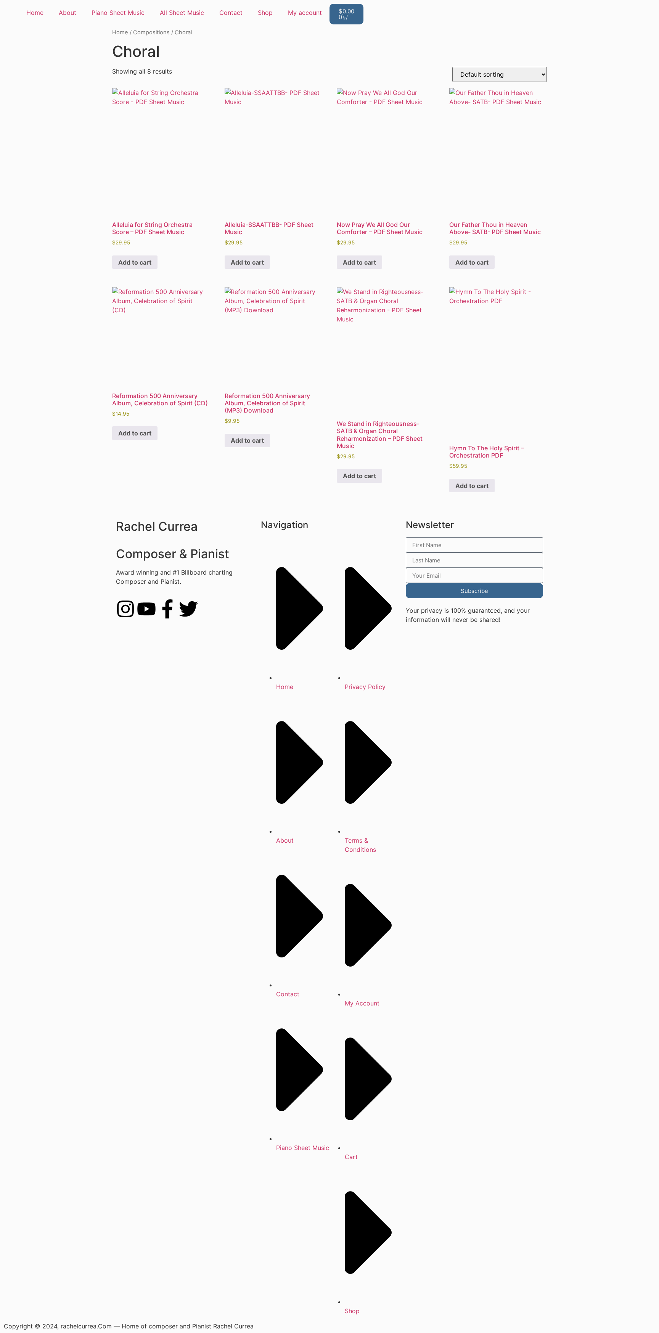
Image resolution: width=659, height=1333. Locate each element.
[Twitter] (188, 608)
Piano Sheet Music (118, 12)
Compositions (151, 32)
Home (34, 12)
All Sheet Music (182, 12)
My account (305, 12)
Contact (231, 12)
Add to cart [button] (134, 262)
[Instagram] (125, 608)
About (67, 12)
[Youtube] (146, 608)
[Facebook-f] (167, 608)
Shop (265, 12)
